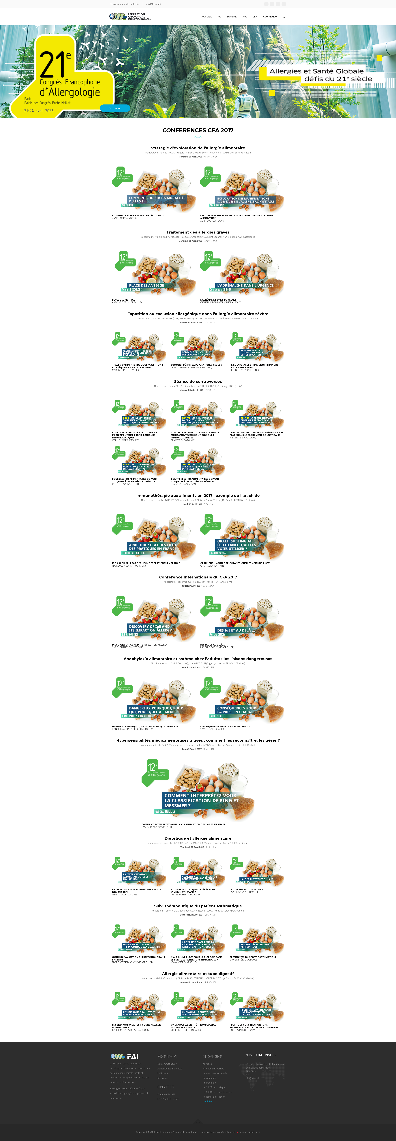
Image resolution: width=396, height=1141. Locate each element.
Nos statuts (162, 1077)
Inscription (136, 96)
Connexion (270, 16)
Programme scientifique (101, 96)
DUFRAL (232, 16)
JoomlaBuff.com (251, 1132)
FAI (219, 16)
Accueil (207, 16)
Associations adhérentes (169, 1068)
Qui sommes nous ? (167, 1063)
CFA (254, 16)
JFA (245, 16)
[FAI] (130, 16)
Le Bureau (162, 1073)
